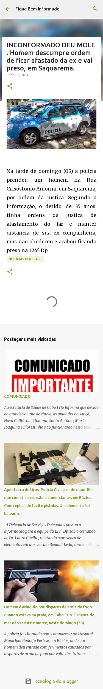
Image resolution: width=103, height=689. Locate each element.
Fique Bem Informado (37, 8)
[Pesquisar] (95, 8)
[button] (10, 86)
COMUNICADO (17, 396)
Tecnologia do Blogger (55, 681)
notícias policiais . (25, 259)
